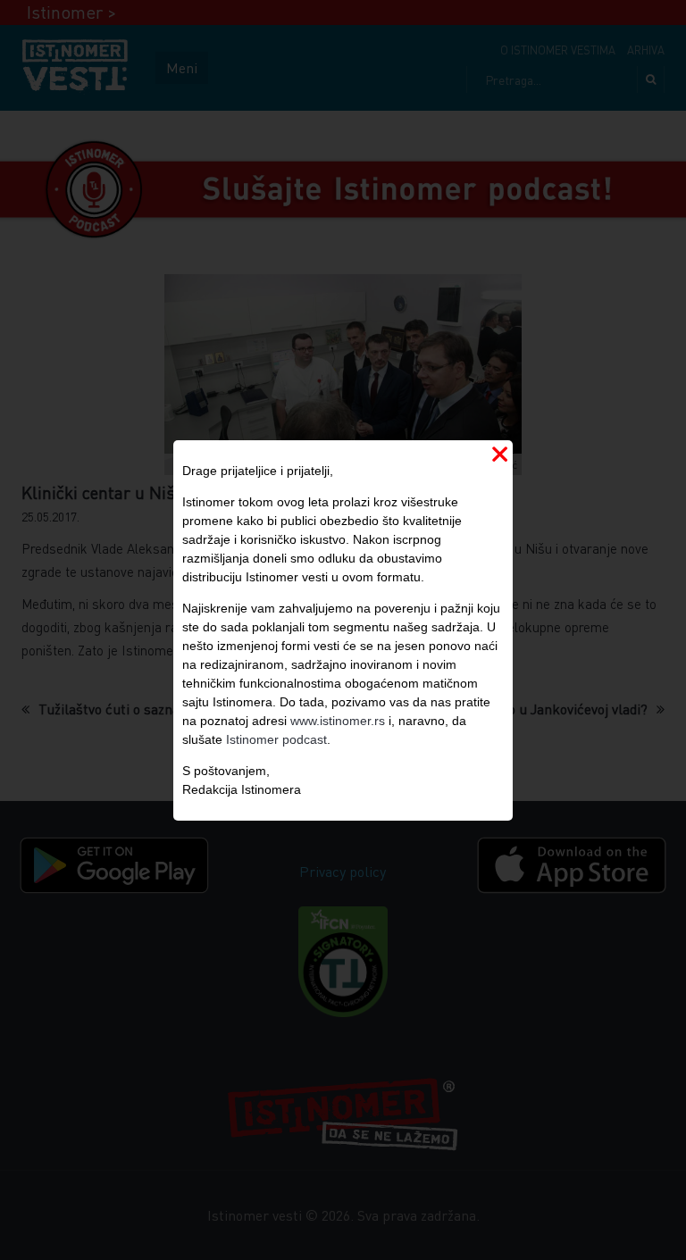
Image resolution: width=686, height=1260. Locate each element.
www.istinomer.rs (337, 720)
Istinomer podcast (276, 739)
